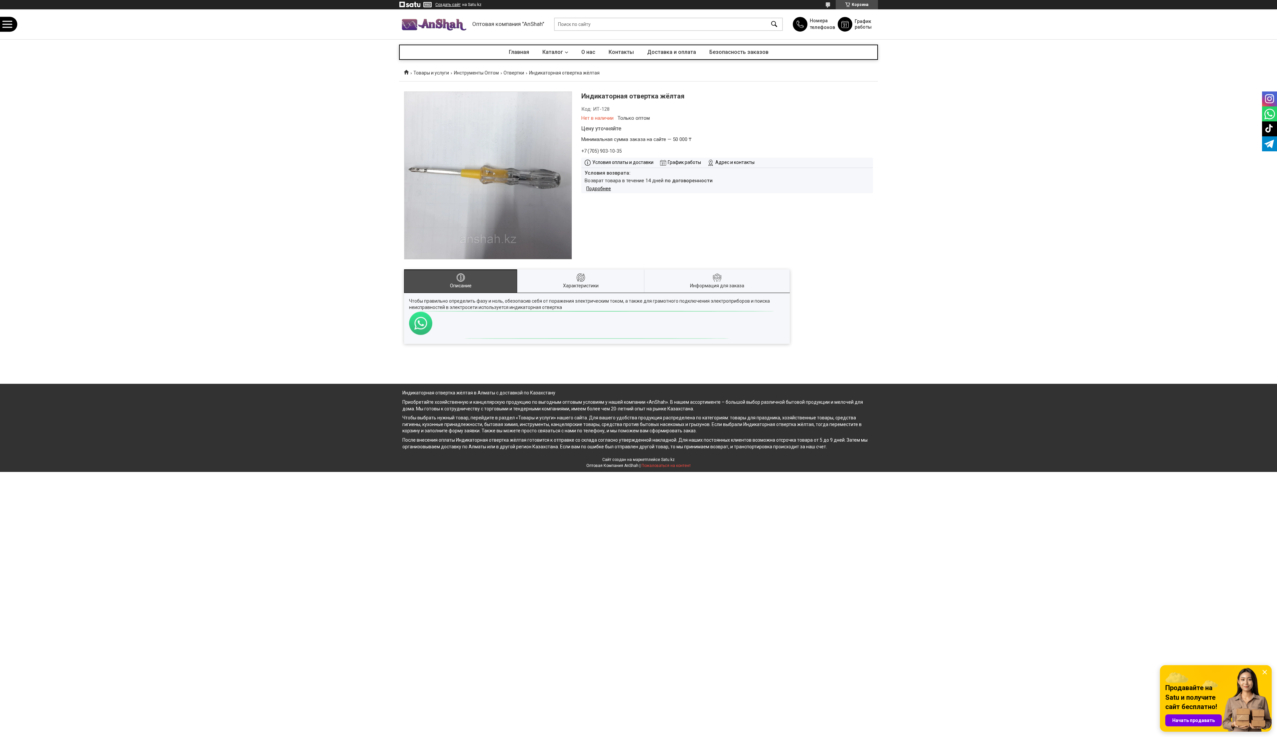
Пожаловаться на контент (666, 465)
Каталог (552, 52)
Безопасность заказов (739, 52)
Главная (519, 52)
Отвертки (513, 72)
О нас (588, 52)
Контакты (621, 52)
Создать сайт (448, 4)
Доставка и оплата (671, 52)
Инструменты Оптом (476, 72)
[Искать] (774, 24)
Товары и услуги (431, 72)
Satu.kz (668, 459)
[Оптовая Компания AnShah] (434, 24)
